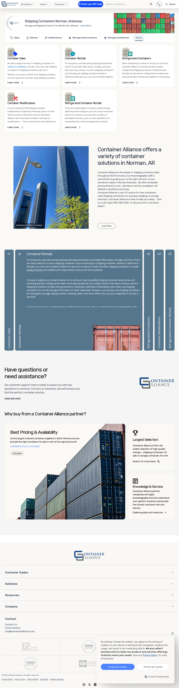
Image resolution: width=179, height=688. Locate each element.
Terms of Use (20, 679)
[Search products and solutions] (151, 4)
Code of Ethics (33, 679)
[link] (32, 66)
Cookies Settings (57, 679)
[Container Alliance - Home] (89, 556)
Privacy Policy (7, 679)
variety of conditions (16, 67)
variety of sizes (34, 269)
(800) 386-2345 (12, 399)
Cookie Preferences (158, 676)
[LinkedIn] (95, 684)
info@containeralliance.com (20, 631)
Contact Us (11, 624)
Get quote (17, 453)
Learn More (85, 26)
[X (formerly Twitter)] (89, 684)
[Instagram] (84, 684)
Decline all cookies (153, 666)
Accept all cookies (118, 666)
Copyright (44, 679)
